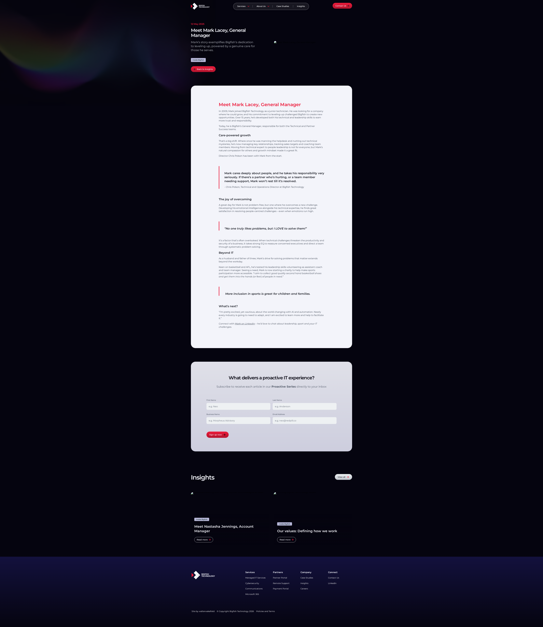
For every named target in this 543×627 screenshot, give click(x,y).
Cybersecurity (252, 583)
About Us (261, 6)
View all (341, 477)
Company (305, 572)
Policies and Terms (265, 611)
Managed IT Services (255, 577)
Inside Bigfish (198, 60)
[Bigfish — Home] (200, 6)
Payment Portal (281, 588)
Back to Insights (205, 69)
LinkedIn (332, 583)
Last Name (277, 400)
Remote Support (281, 583)
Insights (301, 6)
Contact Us (340, 6)
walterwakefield (207, 611)
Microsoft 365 (252, 594)
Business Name (213, 414)
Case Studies (282, 6)
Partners (278, 572)
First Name (211, 400)
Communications (254, 588)
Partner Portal (280, 577)
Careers (304, 588)
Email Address (279, 414)
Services (241, 6)
